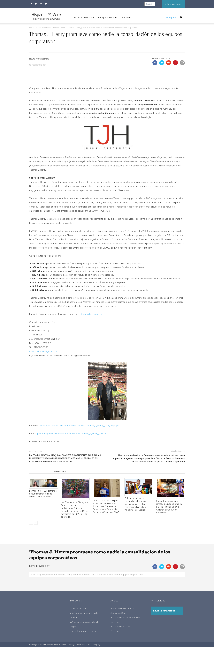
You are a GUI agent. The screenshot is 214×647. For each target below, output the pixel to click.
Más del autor (60, 471)
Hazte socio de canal (120, 627)
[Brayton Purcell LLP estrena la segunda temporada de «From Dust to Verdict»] (43, 483)
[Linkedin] (36, 3)
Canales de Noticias (82, 17)
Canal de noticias (78, 609)
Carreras (114, 631)
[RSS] (41, 3)
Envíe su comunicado (174, 4)
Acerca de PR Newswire (122, 609)
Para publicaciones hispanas (84, 631)
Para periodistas (106, 17)
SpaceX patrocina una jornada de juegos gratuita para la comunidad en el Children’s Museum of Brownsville (169, 507)
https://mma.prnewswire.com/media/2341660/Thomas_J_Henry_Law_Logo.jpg (79, 425)
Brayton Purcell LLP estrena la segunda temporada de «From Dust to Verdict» (43, 494)
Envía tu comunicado (164, 611)
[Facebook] (31, 3)
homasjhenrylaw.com (92, 314)
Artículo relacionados (40, 471)
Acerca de (126, 17)
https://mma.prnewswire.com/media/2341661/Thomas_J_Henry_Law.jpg (71, 433)
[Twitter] (46, 3)
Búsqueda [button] (172, 17)
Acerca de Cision (118, 613)
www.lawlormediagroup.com (43, 351)
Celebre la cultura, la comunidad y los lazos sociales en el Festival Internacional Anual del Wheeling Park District (135, 504)
